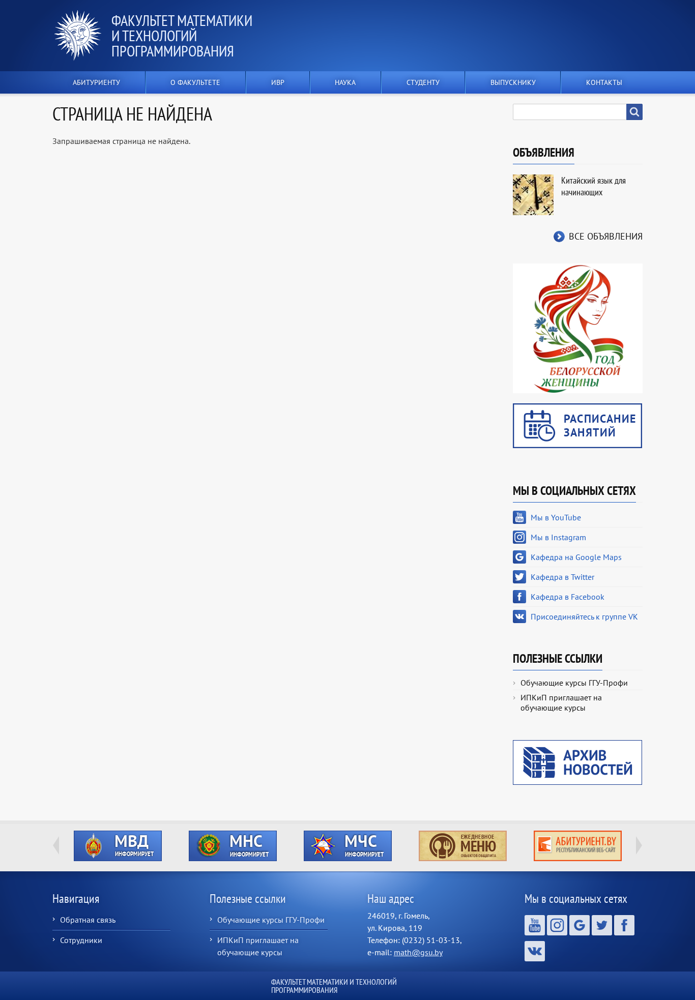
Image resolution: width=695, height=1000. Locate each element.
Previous (56, 845)
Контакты (604, 82)
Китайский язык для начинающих (593, 186)
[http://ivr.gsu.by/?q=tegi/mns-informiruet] (232, 846)
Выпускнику (513, 82)
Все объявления (606, 236)
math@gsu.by (418, 952)
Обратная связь (87, 920)
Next (639, 845)
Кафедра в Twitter (562, 577)
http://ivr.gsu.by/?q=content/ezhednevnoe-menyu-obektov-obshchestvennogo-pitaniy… (463, 846)
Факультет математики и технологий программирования (181, 35)
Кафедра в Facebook (567, 597)
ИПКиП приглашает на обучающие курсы (561, 702)
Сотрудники (81, 940)
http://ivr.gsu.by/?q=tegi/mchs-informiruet (348, 846)
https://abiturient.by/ (578, 846)
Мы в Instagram (558, 537)
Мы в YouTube (556, 517)
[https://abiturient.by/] (577, 846)
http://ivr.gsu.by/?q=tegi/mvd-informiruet (118, 846)
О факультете (195, 82)
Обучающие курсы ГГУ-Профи (574, 683)
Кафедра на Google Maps (576, 557)
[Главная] (81, 35)
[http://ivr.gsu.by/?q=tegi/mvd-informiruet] (117, 846)
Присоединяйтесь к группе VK (584, 616)
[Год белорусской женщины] (578, 327)
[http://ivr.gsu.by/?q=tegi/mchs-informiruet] (347, 846)
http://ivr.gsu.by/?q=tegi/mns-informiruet (233, 846)
